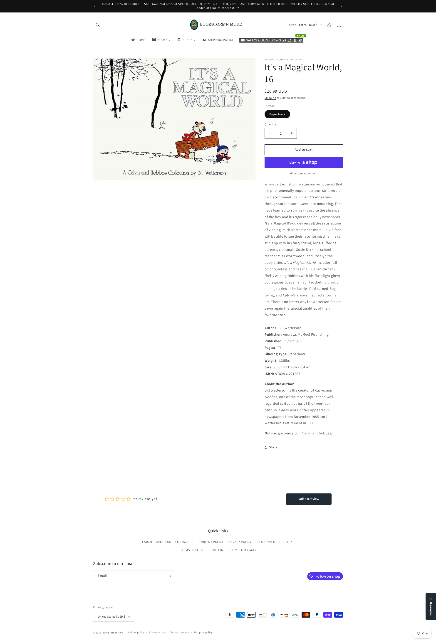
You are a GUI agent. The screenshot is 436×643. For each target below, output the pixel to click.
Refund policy (136, 632)
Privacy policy (157, 632)
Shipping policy (203, 632)
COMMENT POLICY (210, 542)
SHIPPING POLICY (224, 550)
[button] (98, 25)
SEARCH (146, 542)
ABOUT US (163, 542)
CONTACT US (184, 542)
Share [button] (273, 447)
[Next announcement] (341, 6)
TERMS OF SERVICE (193, 550)
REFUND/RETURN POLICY (274, 542)
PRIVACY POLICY (239, 542)
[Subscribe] (170, 576)
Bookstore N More (112, 632)
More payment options (304, 173)
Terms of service (179, 632)
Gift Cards (248, 550)
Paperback (277, 114)
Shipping (270, 97)
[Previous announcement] (95, 6)
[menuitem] (137, 39)
